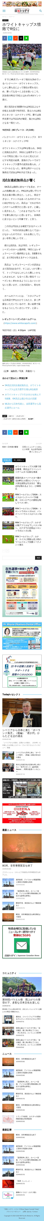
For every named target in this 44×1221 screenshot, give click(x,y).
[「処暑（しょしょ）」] (8, 1184)
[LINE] (26, 38)
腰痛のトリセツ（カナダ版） (26, 1192)
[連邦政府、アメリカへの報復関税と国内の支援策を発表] (8, 882)
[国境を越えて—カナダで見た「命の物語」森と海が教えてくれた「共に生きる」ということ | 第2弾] (8, 1043)
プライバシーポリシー (13, 1212)
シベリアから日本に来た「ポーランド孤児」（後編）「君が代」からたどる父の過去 (21, 733)
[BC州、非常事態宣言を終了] (22, 848)
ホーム (4, 17)
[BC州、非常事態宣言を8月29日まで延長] (8, 917)
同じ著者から (19, 460)
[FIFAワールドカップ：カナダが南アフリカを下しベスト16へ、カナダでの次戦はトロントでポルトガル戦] (8, 525)
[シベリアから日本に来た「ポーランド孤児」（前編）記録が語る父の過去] (8, 755)
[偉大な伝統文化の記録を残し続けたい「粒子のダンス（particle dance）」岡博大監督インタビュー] (8, 767)
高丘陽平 (30, 419)
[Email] (21, 38)
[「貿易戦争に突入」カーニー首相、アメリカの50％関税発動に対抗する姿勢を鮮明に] (8, 894)
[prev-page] (3, 550)
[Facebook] (4, 38)
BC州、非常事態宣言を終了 (17, 865)
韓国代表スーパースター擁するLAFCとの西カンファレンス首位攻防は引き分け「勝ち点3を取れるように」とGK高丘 (28, 483)
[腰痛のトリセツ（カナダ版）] (8, 1195)
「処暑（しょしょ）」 (24, 1181)
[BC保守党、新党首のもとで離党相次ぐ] (8, 906)
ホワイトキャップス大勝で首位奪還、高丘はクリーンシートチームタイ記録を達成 (28, 469)
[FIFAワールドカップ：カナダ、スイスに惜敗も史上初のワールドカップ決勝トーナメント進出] (8, 539)
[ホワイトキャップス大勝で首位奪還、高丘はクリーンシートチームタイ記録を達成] (8, 469)
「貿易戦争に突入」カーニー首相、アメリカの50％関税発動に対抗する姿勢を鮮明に (28, 893)
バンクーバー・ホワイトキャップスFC (14, 419)
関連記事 (7, 460)
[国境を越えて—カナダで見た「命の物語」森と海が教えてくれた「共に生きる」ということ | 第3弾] (8, 1031)
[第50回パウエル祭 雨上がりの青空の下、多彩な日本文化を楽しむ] (22, 987)
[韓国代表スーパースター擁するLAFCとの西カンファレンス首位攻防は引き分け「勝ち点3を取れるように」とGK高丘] (8, 481)
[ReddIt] (15, 38)
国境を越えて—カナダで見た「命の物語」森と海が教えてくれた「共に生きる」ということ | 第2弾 (28, 1042)
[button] (4, 11)
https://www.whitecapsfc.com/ (20, 323)
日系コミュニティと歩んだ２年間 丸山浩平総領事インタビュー (32, 449)
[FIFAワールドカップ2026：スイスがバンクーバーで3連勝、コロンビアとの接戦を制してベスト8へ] (8, 497)
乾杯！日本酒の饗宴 (10, 447)
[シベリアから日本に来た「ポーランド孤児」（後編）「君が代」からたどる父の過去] (22, 712)
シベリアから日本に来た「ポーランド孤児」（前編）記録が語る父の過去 (28, 755)
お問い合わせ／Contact (30, 1212)
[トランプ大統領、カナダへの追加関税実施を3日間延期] (8, 1119)
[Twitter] (10, 38)
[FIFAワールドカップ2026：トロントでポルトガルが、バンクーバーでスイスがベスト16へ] (8, 511)
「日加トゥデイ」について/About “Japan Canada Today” (21, 1209)
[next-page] (7, 550)
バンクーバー (20, 416)
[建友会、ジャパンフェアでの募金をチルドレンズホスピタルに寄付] (8, 1019)
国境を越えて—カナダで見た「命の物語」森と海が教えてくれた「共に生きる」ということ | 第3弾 (28, 1030)
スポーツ (11, 17)
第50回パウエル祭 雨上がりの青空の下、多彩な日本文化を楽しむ (21, 1001)
